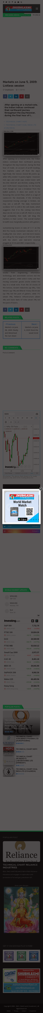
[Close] (41, 489)
